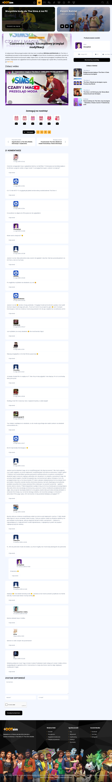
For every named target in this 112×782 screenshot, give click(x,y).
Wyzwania (73, 742)
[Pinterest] (45, 132)
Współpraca (51, 734)
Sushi (15, 464)
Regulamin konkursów (54, 737)
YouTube (94, 734)
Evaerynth (16, 325)
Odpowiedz (12, 172)
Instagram (94, 737)
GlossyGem (17, 229)
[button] (102, 2)
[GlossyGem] (79, 45)
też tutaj (10, 62)
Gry (71, 731)
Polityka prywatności (54, 739)
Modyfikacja (32, 37)
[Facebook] (38, 132)
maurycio (16, 540)
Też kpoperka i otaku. (20, 612)
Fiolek (15, 160)
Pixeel (15, 348)
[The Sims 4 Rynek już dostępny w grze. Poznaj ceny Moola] (78, 82)
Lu (14, 657)
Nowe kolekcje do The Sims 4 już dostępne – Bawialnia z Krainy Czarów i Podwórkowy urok (96, 102)
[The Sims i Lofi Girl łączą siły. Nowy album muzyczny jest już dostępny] (78, 92)
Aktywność (73, 734)
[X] (41, 132)
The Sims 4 (41, 37)
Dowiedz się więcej (13, 26)
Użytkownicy (73, 737)
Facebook (94, 731)
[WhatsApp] (49, 132)
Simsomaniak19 (18, 417)
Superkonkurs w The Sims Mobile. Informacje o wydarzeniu (22, 142)
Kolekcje (85, 99)
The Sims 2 (86, 90)
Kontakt (50, 731)
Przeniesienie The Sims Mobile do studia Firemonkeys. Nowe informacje (50, 142)
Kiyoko (15, 441)
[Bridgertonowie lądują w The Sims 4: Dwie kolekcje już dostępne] (78, 72)
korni (15, 634)
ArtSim (15, 394)
